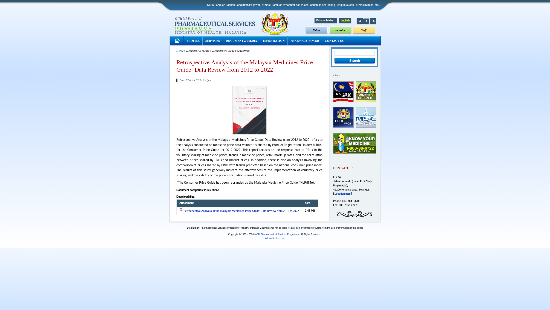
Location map (343, 193)
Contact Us (334, 41)
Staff (364, 30)
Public (317, 30)
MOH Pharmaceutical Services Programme (276, 234)
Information (274, 41)
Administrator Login (275, 238)
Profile (193, 41)
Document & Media (241, 41)
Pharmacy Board (304, 41)
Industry (340, 30)
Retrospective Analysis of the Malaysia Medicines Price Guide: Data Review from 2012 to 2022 (241, 210)
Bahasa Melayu (325, 20)
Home (179, 51)
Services (212, 41)
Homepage (177, 40)
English (345, 20)
